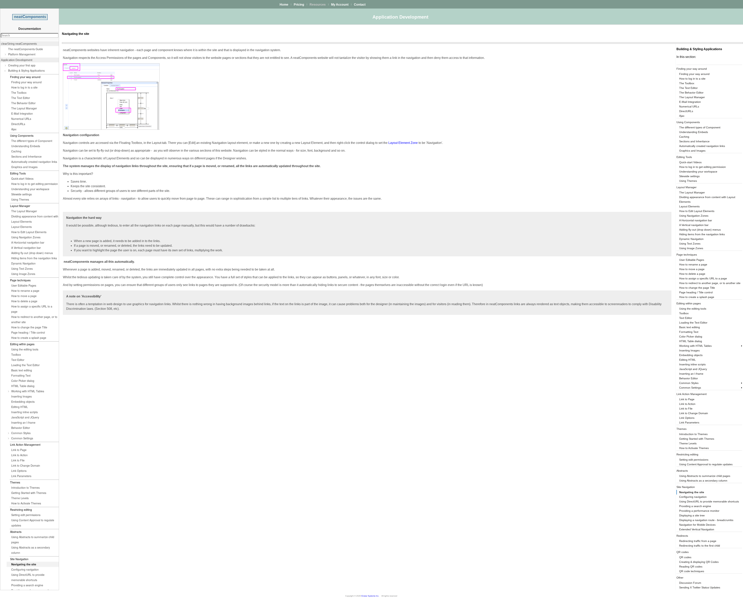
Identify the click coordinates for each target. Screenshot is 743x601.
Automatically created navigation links (34, 162)
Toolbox (16, 354)
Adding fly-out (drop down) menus (32, 253)
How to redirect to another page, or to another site (34, 319)
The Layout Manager (24, 108)
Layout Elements (21, 227)
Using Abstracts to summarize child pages (32, 539)
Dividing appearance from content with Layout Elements (34, 218)
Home (284, 4)
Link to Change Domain (25, 465)
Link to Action (19, 455)
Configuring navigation (25, 569)
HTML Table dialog (22, 386)
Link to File (18, 460)
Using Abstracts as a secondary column (30, 550)
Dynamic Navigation (23, 263)
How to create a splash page (28, 338)
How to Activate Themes (26, 503)
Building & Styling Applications (26, 70)
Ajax (13, 129)
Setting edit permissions (25, 515)
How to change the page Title (29, 327)
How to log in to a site (24, 87)
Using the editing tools (24, 349)
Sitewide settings (21, 194)
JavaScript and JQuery (25, 417)
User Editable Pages (23, 285)
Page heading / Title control (28, 332)
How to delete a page (24, 301)
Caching (16, 151)
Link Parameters (21, 476)
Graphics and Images (24, 167)
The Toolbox (19, 92)
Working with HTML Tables (27, 391)
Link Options (19, 471)
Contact (360, 4)
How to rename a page (25, 291)
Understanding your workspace (30, 189)
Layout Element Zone (403, 142)
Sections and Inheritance (26, 156)
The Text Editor (20, 98)
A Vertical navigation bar (26, 248)
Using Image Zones (23, 274)
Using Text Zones (22, 268)
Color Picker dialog (22, 381)
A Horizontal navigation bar (27, 242)
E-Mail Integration (22, 113)
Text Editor (17, 360)
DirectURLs (18, 124)
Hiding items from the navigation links (34, 258)
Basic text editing (21, 370)
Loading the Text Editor (25, 365)
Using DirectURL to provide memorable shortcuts (28, 577)
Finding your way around (26, 82)
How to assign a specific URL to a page (31, 308)
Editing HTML (19, 407)
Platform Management (21, 54)
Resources (318, 4)
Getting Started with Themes (28, 493)
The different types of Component (31, 141)
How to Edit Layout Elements (28, 232)
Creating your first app (21, 65)
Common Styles (21, 433)
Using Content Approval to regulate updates (32, 522)
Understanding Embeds (25, 146)
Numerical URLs (21, 119)
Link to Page (19, 450)
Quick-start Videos (22, 178)
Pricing (299, 4)
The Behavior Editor (23, 103)
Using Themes (20, 199)
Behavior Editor (20, 428)
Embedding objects (23, 402)
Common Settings (22, 438)
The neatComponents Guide (25, 49)
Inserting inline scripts (24, 412)
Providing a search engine (27, 585)
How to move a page (24, 296)
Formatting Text (21, 375)
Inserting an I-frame (23, 422)
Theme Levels (20, 498)
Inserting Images (21, 396)
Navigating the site (23, 564)
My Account (339, 4)
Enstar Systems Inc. (370, 596)
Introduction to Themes (25, 487)
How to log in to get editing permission (34, 184)
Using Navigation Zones (25, 237)
